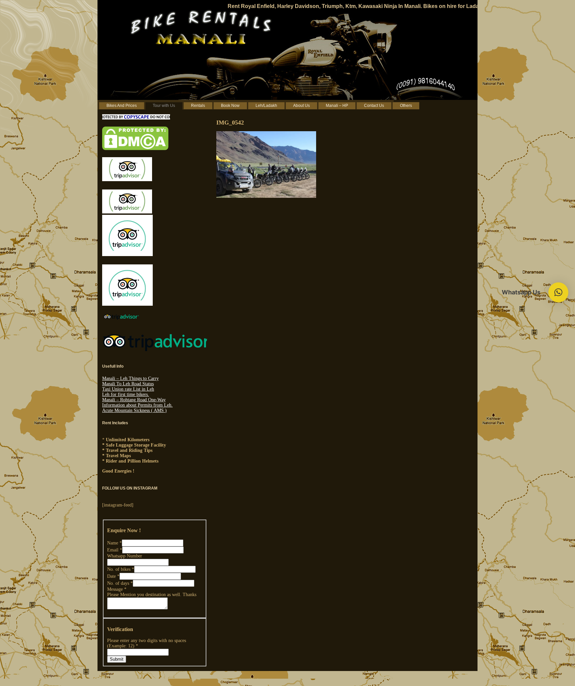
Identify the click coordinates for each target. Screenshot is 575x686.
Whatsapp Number (124, 555)
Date (113, 576)
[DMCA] (135, 148)
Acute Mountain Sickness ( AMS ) (134, 410)
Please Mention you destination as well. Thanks (151, 594)
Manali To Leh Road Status (128, 383)
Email (114, 549)
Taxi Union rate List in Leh (128, 389)
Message (116, 589)
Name (114, 542)
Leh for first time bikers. (125, 394)
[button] (558, 292)
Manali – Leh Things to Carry (130, 378)
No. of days (120, 583)
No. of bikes (120, 569)
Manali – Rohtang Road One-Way (134, 399)
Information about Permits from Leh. (137, 405)
